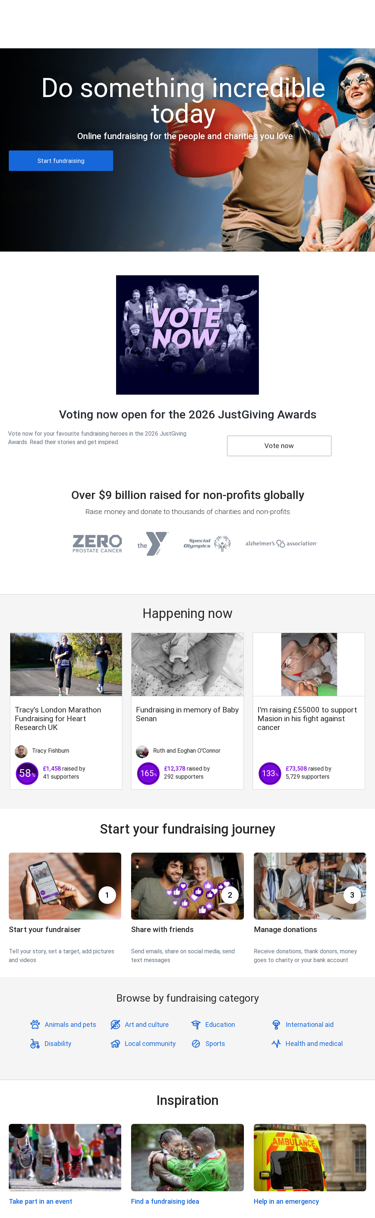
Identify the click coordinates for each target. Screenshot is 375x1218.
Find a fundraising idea (165, 1201)
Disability (58, 1043)
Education (220, 1024)
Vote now (279, 446)
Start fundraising (61, 160)
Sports (215, 1043)
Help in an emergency (286, 1201)
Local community (150, 1043)
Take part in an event (40, 1201)
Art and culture (147, 1024)
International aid (310, 1024)
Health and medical (314, 1043)
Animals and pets (70, 1024)
